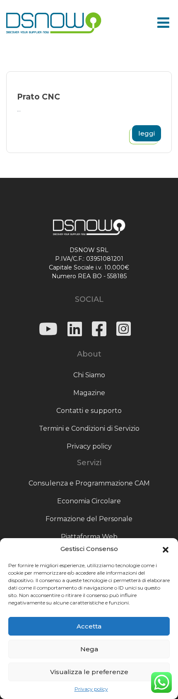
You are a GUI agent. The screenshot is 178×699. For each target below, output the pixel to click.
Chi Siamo (89, 375)
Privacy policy (91, 689)
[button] (165, 549)
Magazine (89, 393)
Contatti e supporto (89, 411)
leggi (146, 133)
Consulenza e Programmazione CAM (89, 483)
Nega (89, 649)
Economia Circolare (89, 501)
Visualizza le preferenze (89, 672)
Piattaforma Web (89, 537)
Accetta (89, 626)
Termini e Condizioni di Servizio (89, 428)
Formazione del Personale (89, 519)
